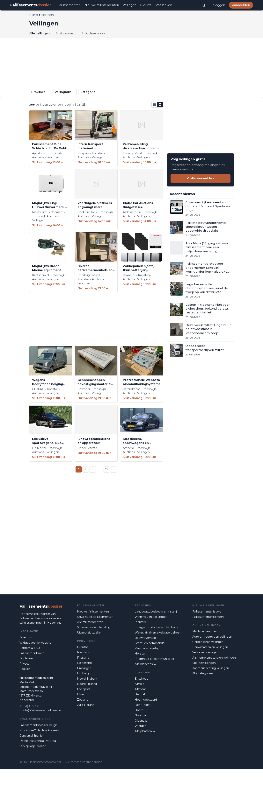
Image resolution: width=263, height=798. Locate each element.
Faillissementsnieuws (206, 611)
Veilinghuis (63, 92)
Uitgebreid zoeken (89, 632)
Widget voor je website (35, 642)
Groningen (84, 668)
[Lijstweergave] (154, 105)
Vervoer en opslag (147, 648)
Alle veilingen (39, 33)
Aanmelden (241, 5)
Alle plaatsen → (145, 731)
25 (106, 469)
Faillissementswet (31, 653)
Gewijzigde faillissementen (95, 617)
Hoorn (139, 710)
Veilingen (129, 5)
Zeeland (82, 699)
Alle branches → (145, 664)
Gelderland (84, 663)
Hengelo (141, 694)
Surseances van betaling (93, 627)
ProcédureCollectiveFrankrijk (39, 730)
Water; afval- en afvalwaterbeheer (157, 632)
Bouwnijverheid (145, 638)
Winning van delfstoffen (151, 617)
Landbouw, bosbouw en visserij (156, 611)
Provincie (38, 92)
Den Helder (142, 705)
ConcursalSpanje (31, 735)
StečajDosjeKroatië (32, 746)
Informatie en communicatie (154, 659)
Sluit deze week (93, 33)
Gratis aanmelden (200, 178)
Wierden (140, 726)
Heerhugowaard (146, 699)
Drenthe (83, 647)
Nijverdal (140, 715)
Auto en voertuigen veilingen (212, 636)
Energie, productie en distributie (156, 627)
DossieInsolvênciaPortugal (37, 741)
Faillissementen (69, 5)
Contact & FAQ (29, 648)
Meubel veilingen (204, 663)
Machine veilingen (204, 631)
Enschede (141, 678)
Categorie (87, 92)
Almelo (139, 684)
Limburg (83, 673)
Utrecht (82, 694)
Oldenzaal (141, 720)
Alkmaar (140, 689)
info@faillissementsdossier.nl (42, 710)
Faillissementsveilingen (208, 617)
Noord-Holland (87, 684)
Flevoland (83, 652)
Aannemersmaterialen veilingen (214, 657)
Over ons (25, 637)
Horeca (140, 653)
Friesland (83, 657)
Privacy (24, 663)
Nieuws (145, 5)
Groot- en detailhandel (150, 643)
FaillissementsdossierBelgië (38, 725)
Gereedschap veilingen (207, 642)
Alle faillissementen (90, 622)
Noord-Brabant (87, 678)
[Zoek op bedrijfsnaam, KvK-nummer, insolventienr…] (203, 5)
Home (33, 15)
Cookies (24, 669)
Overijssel (83, 689)
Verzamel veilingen (205, 652)
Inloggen (218, 5)
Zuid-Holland (85, 705)
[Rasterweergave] (160, 105)
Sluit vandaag (66, 33)
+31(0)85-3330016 (34, 706)
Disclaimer (26, 658)
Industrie (141, 622)
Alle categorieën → (205, 673)
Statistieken (163, 5)
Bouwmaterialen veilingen (210, 647)
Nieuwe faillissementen (101, 5)
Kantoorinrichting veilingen (210, 668)
